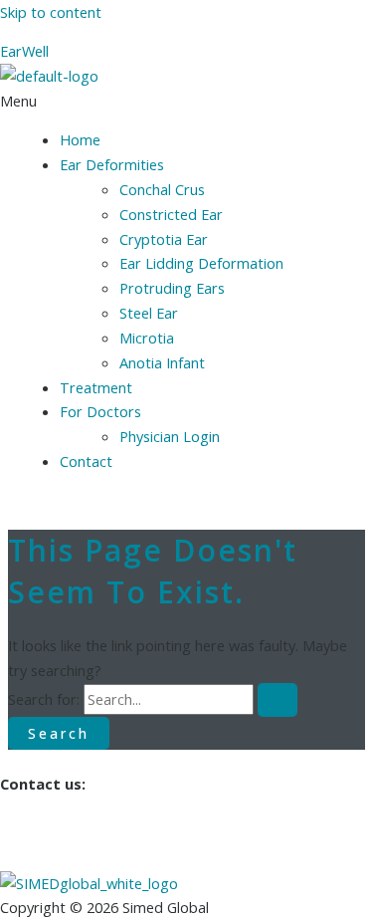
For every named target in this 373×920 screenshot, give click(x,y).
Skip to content (50, 12)
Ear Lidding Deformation (201, 263)
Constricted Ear (171, 214)
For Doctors (100, 411)
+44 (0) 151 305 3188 (69, 833)
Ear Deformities (112, 164)
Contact (86, 461)
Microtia (146, 337)
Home (80, 139)
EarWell (24, 51)
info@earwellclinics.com (85, 808)
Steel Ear (148, 313)
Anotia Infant (162, 362)
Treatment (96, 387)
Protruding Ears (172, 288)
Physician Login (169, 436)
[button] (186, 101)
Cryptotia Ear (163, 239)
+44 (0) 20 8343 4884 (69, 858)
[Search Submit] (277, 700)
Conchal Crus (162, 189)
